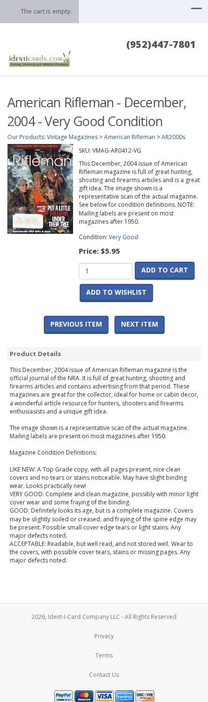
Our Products (25, 137)
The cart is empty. (46, 11)
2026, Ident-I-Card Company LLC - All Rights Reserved (104, 617)
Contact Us (104, 675)
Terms (104, 655)
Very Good (123, 237)
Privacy (104, 636)
